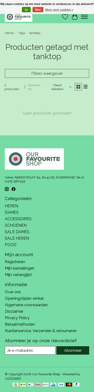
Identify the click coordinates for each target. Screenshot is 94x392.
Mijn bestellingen (19, 268)
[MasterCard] (69, 385)
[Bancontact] (31, 385)
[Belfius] (46, 385)
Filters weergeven (47, 73)
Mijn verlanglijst (18, 274)
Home (9, 33)
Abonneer (72, 350)
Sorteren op (34, 87)
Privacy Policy (17, 318)
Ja (26, 10)
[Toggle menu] (84, 17)
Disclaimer (14, 311)
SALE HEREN (17, 238)
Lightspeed (13, 378)
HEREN (11, 206)
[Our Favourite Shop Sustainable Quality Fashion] (18, 17)
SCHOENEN (16, 225)
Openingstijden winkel (24, 298)
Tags (21, 33)
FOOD (10, 244)
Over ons (13, 292)
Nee (38, 10)
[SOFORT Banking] (38, 385)
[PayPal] (77, 385)
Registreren (15, 261)
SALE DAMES (17, 232)
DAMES (12, 212)
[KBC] (53, 385)
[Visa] (61, 385)
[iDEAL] (23, 385)
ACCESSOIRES (18, 219)
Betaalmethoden (20, 324)
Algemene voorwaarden (26, 305)
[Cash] (16, 385)
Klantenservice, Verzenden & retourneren (41, 331)
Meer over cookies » (59, 10)
